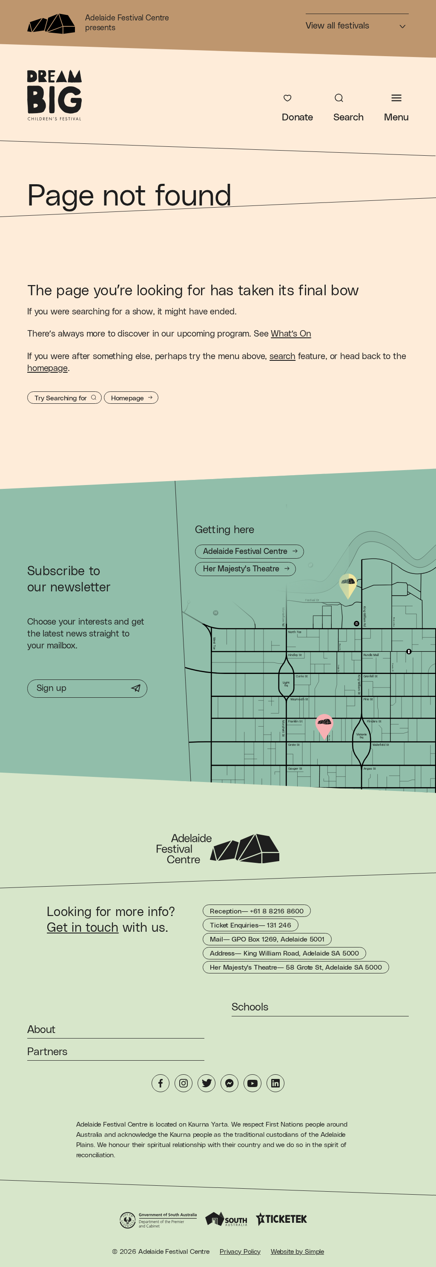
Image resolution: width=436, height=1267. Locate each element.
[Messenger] (229, 1083)
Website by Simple (297, 1251)
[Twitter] (206, 1083)
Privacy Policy (240, 1251)
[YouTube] (252, 1083)
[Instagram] (183, 1083)
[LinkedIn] (275, 1083)
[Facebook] (160, 1083)
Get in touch (83, 928)
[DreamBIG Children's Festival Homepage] (54, 95)
